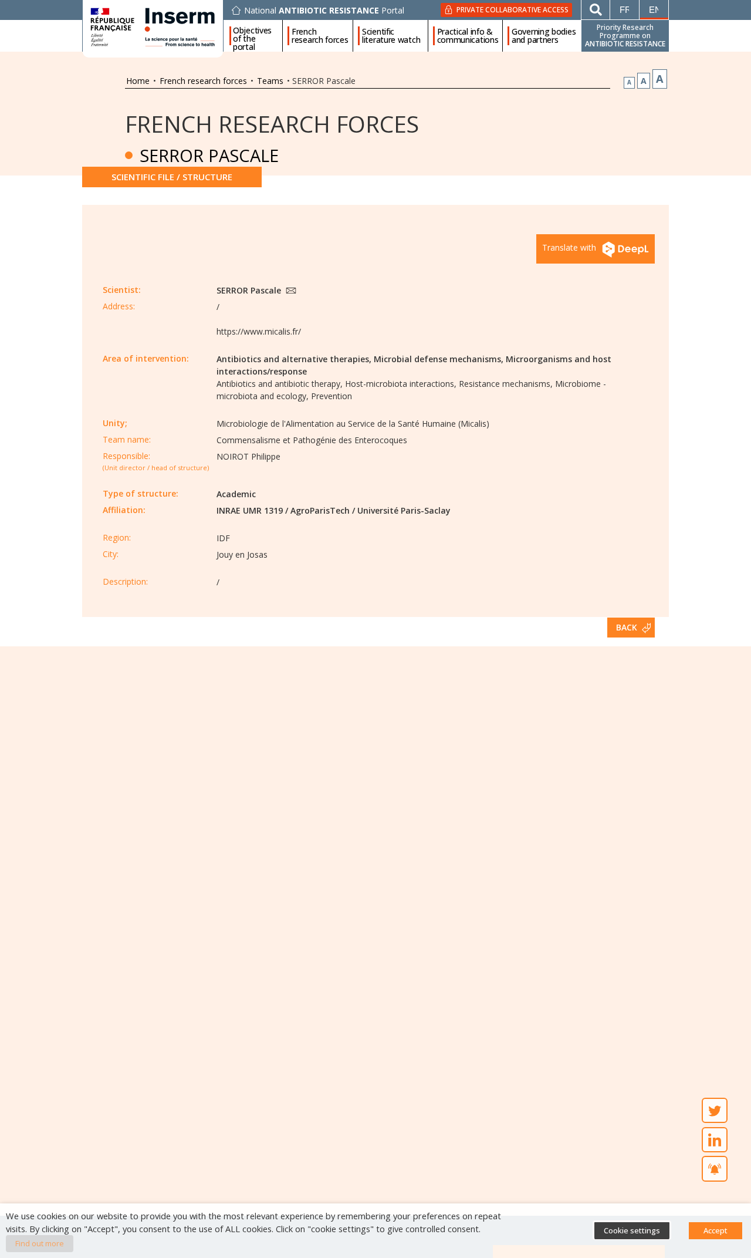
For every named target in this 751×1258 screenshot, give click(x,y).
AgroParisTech (320, 510)
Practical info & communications (468, 35)
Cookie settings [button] (632, 1230)
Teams (270, 80)
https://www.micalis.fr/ (258, 331)
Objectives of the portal (252, 35)
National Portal (324, 10)
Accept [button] (715, 1230)
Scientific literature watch (391, 35)
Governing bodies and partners (544, 35)
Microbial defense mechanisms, (438, 359)
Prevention (331, 396)
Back (626, 627)
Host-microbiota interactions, (400, 383)
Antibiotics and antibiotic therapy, (279, 383)
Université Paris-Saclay (404, 510)
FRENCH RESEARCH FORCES (272, 123)
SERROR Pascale (249, 290)
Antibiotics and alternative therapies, (293, 359)
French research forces (320, 35)
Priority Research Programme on (625, 35)
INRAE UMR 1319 (249, 510)
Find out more (39, 1243)
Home (138, 80)
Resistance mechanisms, (506, 383)
